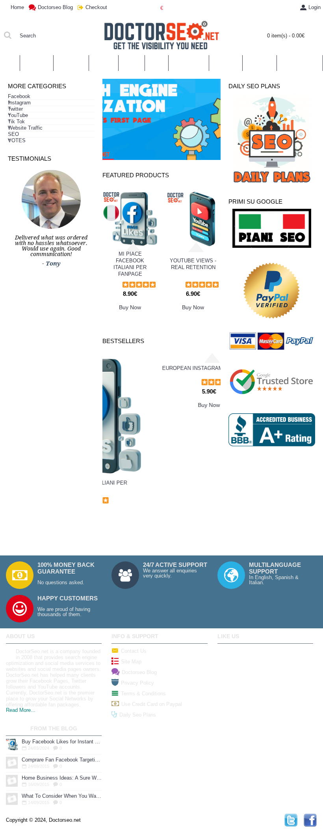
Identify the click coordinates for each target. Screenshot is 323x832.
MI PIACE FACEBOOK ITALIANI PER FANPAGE (130, 264)
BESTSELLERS (123, 341)
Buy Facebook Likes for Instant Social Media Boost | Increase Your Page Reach (62, 742)
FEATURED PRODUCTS (135, 175)
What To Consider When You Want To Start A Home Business (62, 796)
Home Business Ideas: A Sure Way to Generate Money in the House (62, 778)
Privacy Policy (137, 683)
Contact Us (134, 651)
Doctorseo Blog (139, 672)
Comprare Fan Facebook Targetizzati (62, 760)
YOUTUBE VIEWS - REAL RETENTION (193, 264)
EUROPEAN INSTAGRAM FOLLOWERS (162, 486)
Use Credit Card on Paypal (151, 704)
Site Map (131, 662)
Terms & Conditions (143, 693)
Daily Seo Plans (137, 715)
